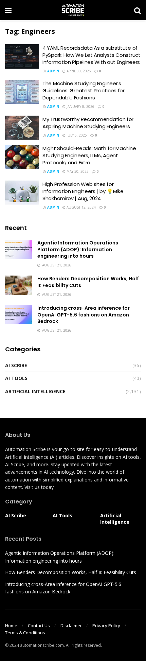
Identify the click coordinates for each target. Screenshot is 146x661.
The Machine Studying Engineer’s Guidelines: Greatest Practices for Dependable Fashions (83, 90)
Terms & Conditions (25, 633)
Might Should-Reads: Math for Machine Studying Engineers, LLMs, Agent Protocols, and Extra (89, 155)
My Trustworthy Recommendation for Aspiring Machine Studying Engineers (87, 123)
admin (53, 71)
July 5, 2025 (76, 135)
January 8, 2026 (80, 106)
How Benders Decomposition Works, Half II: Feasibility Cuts (88, 282)
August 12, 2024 (81, 207)
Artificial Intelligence (35, 391)
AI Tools (16, 378)
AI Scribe (16, 365)
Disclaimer (71, 625)
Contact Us (39, 625)
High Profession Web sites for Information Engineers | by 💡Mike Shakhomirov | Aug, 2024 (82, 191)
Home (11, 625)
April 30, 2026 (78, 71)
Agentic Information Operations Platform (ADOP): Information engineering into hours (77, 249)
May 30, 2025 (77, 171)
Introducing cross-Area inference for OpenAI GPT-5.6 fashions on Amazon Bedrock (83, 315)
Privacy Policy (106, 625)
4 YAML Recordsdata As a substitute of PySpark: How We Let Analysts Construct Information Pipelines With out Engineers (91, 55)
